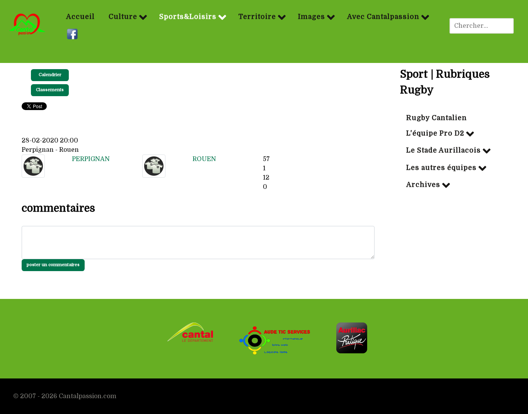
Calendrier (50, 74)
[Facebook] (73, 34)
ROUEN (204, 159)
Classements (50, 89)
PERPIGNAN (91, 159)
